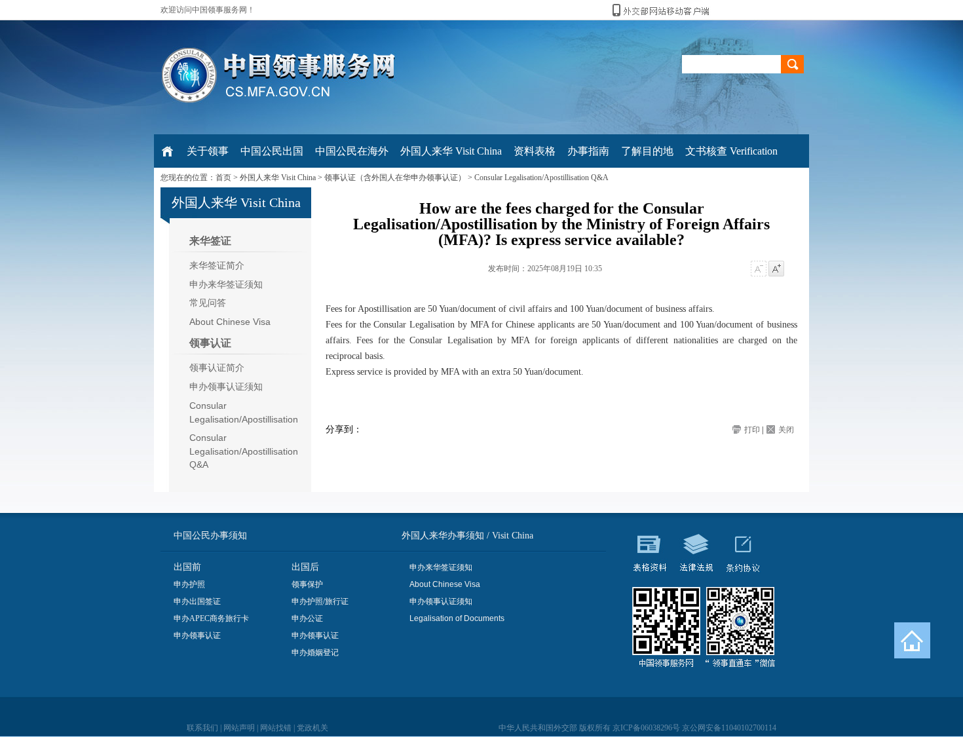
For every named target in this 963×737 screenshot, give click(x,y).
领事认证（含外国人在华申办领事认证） (395, 177)
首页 (223, 177)
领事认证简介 (216, 367)
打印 (752, 429)
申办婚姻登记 (315, 652)
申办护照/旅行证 (320, 601)
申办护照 (189, 584)
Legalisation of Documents (456, 618)
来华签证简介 (216, 265)
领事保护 (307, 584)
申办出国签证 (197, 601)
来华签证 (210, 240)
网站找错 (276, 727)
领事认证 (210, 343)
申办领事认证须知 (226, 386)
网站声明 (239, 727)
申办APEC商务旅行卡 (211, 618)
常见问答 (207, 302)
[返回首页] (912, 640)
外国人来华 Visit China (278, 177)
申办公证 (307, 618)
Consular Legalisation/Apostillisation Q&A (541, 177)
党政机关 (312, 727)
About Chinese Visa (230, 321)
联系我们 (202, 727)
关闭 (786, 429)
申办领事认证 (197, 635)
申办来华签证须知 (226, 284)
